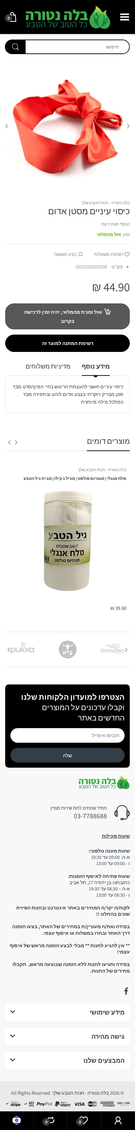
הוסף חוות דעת (115, 224)
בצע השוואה (65, 254)
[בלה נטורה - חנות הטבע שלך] (67, 16)
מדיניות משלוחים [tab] (48, 366)
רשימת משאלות (109, 254)
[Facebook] (126, 991)
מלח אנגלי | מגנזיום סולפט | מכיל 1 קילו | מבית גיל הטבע (75, 478)
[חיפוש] (15, 47)
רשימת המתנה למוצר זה (67, 343)
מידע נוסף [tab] (96, 366)
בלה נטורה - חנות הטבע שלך (105, 202)
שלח (67, 755)
